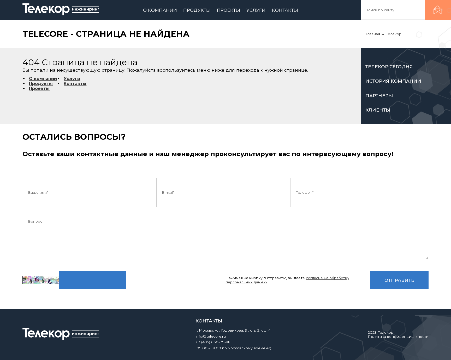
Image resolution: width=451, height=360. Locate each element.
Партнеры (379, 95)
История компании (393, 81)
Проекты (39, 88)
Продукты (41, 83)
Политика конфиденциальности (398, 336)
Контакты (75, 83)
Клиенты (377, 110)
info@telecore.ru (210, 336)
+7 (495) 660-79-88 (212, 342)
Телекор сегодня (389, 66)
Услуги (72, 78)
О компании (43, 78)
